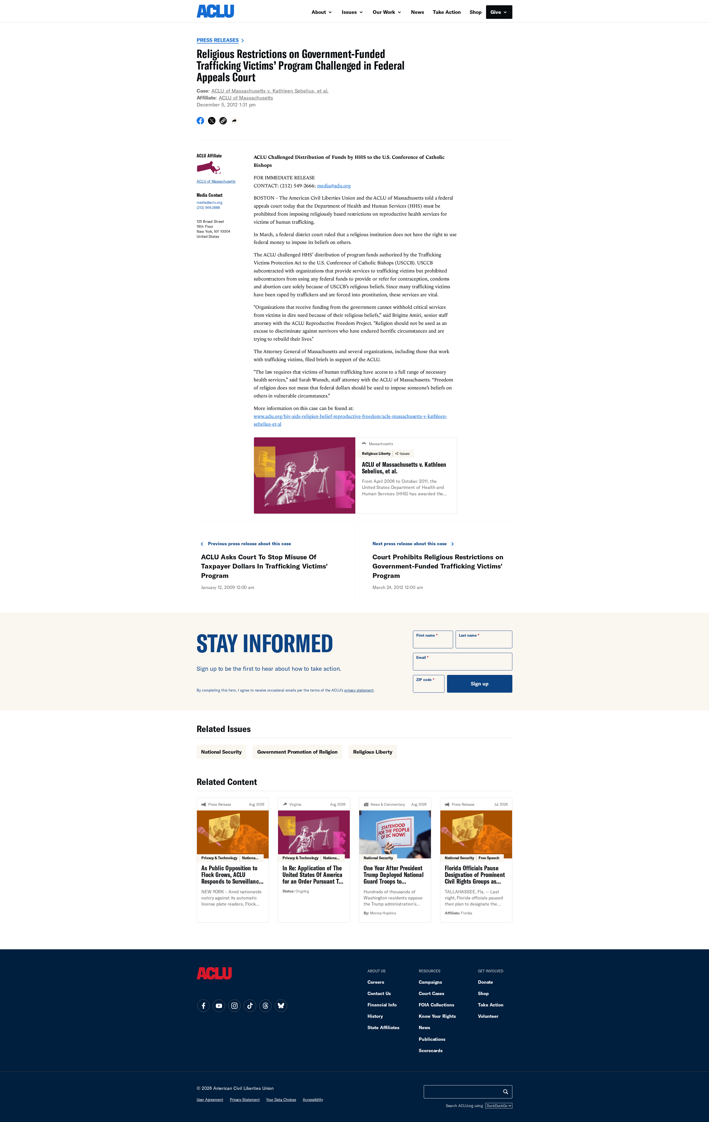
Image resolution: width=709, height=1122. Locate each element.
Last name (468, 635)
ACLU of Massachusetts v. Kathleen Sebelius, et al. (269, 91)
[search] (505, 1091)
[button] (223, 121)
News (417, 12)
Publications (432, 1039)
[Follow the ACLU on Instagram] (234, 1005)
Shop (476, 12)
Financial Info (382, 1004)
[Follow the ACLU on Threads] (265, 1005)
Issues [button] (350, 12)
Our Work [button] (385, 12)
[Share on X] (211, 122)
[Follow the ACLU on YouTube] (218, 1005)
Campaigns (430, 982)
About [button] (319, 12)
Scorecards (431, 1050)
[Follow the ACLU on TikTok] (249, 1005)
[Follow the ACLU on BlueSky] (280, 1005)
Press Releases (218, 40)
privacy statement (359, 690)
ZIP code (423, 679)
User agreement (210, 1099)
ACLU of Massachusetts (246, 98)
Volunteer (488, 1016)
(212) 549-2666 (208, 207)
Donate (485, 982)
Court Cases (431, 993)
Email (421, 657)
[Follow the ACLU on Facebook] (203, 1005)
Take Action (447, 12)
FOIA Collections (436, 1004)
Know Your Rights (437, 1016)
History (375, 1016)
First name (425, 635)
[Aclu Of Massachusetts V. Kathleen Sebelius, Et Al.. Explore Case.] (355, 475)
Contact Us (379, 993)
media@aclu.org (209, 202)
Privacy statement (245, 1099)
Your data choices (281, 1099)
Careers (376, 982)
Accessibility (313, 1099)
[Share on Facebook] (200, 122)
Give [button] (496, 12)
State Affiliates (383, 1027)
